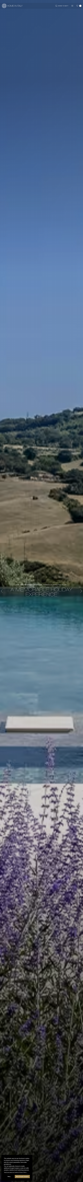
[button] (15, 1172)
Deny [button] (9, 1176)
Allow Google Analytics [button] (22, 1176)
